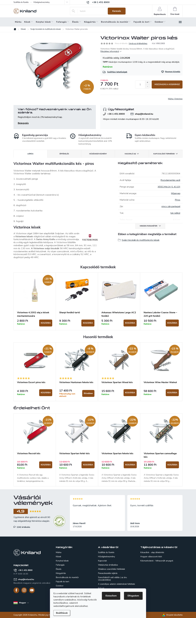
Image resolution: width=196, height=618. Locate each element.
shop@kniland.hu (144, 114)
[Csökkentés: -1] (147, 86)
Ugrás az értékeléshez (138, 43)
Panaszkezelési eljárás (108, 573)
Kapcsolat (102, 560)
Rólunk (101, 588)
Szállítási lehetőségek (117, 72)
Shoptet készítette (174, 615)
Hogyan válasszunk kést (151, 556)
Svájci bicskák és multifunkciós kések (140, 240)
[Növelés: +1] (147, 82)
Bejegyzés (23, 123)
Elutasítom (111, 595)
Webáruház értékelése (108, 565)
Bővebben (88, 393)
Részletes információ (109, 51)
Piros (177, 199)
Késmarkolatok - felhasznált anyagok (156, 561)
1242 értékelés (23, 527)
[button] (34, 471)
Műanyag (175, 193)
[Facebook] (16, 590)
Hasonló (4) (130, 154)
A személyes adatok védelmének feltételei (116, 584)
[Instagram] (24, 590)
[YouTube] (32, 590)
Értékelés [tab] (64, 154)
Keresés (116, 11)
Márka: (175, 99)
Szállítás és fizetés (21, 2)
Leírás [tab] (30, 154)
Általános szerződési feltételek (111, 569)
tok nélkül (175, 213)
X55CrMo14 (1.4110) (169, 186)
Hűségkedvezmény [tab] (98, 154)
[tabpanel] (35, 301)
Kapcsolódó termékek (164, 154)
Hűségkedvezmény (41, 2)
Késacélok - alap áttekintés (152, 552)
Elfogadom (133, 595)
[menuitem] (18, 22)
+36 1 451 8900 (116, 114)
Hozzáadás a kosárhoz (167, 84)
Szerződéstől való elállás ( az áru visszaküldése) (112, 578)
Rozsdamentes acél (170, 180)
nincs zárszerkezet (170, 206)
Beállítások (62, 613)
